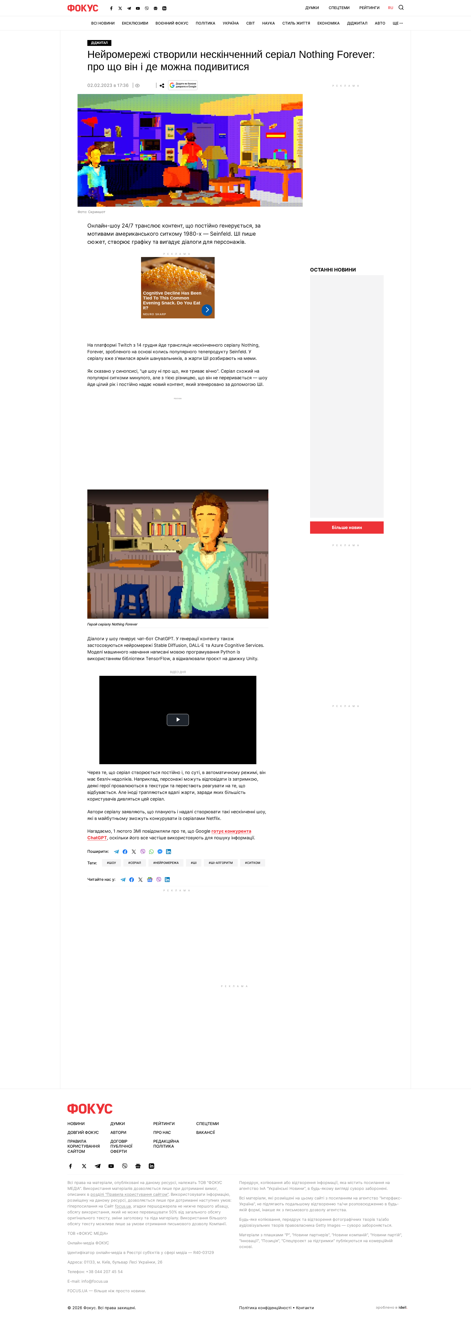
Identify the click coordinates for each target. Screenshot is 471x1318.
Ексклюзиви (135, 23)
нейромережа (167, 863)
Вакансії (205, 1132)
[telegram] (97, 1166)
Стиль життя (296, 23)
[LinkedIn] (164, 8)
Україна (231, 23)
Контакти (305, 1307)
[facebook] (70, 1166)
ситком (253, 863)
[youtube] (111, 1166)
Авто (380, 23)
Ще (396, 23)
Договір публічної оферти (121, 1146)
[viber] (124, 1166)
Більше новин (347, 527)
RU (390, 8)
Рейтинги (369, 8)
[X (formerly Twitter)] (120, 8)
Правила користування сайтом (83, 1146)
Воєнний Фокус (172, 23)
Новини (76, 1123)
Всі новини (103, 23)
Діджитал (357, 23)
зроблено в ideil (391, 1307)
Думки (312, 8)
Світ (250, 23)
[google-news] (138, 1166)
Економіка (328, 23)
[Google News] (155, 8)
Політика (205, 23)
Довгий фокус (83, 1132)
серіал (135, 863)
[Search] (401, 7)
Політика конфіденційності (265, 1307)
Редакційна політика (166, 1144)
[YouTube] (137, 8)
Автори (118, 1132)
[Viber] (146, 8)
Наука (268, 23)
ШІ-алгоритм (222, 863)
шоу (112, 863)
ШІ (194, 863)
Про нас (162, 1132)
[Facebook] (111, 8)
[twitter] (84, 1166)
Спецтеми (339, 8)
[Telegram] (129, 8)
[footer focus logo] (90, 1109)
